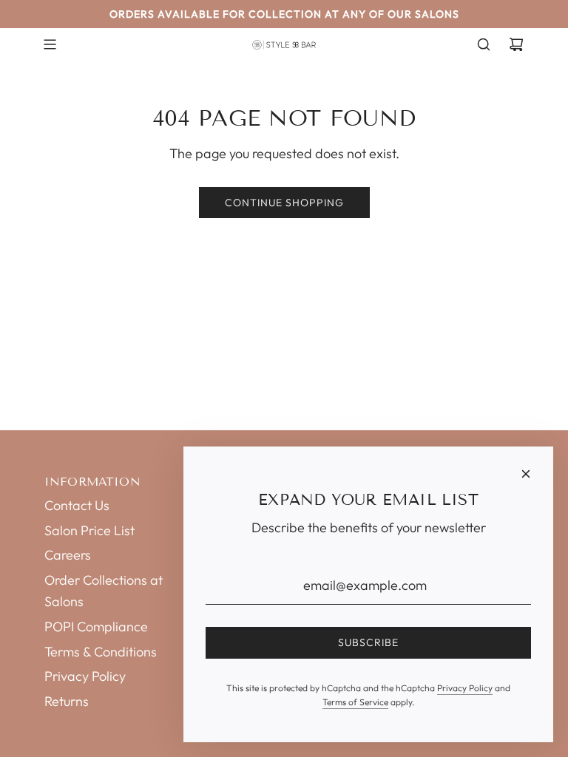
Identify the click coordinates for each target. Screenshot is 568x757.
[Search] (483, 44)
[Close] (526, 474)
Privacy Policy (465, 687)
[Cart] (516, 44)
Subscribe (368, 642)
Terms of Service (355, 701)
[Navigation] (49, 44)
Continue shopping (284, 202)
